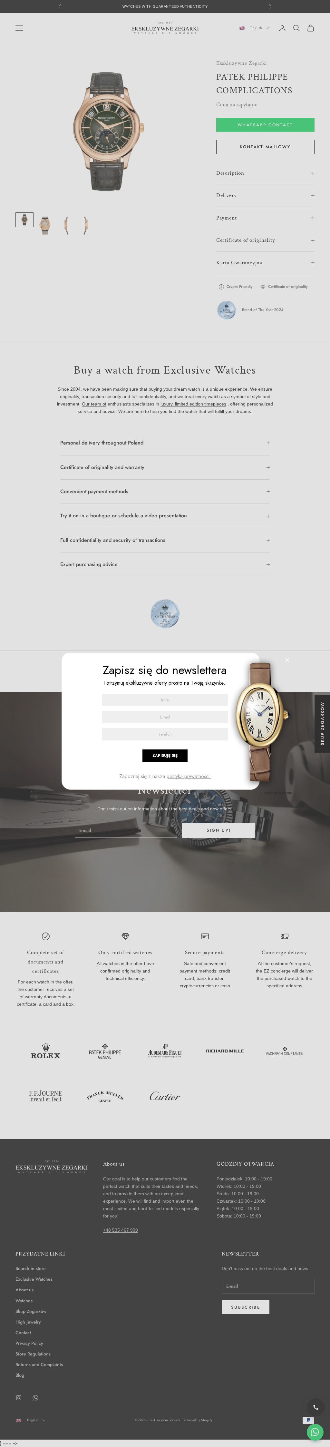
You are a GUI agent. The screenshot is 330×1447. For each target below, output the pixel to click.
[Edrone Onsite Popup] (165, 723)
